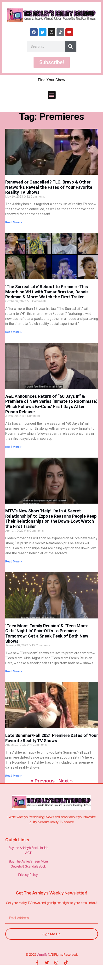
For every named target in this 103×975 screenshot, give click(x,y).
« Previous (42, 780)
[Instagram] (51, 32)
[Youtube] (69, 32)
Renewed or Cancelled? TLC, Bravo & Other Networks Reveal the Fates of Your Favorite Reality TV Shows (48, 187)
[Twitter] (42, 32)
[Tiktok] (60, 32)
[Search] (70, 46)
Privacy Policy (28, 875)
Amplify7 (43, 954)
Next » (65, 780)
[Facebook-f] (37, 962)
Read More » (13, 222)
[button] (52, 95)
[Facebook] (34, 32)
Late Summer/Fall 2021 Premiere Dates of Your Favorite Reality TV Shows (51, 738)
